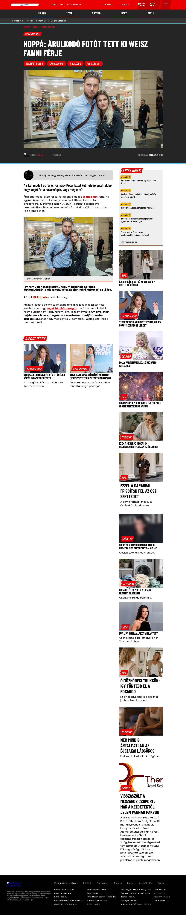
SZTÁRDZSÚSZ (48, 27)
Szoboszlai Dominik (36, 20)
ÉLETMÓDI (96, 13)
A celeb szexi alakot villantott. (137, 552)
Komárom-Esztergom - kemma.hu (135, 893)
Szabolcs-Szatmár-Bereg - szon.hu (136, 904)
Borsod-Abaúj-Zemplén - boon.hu (68, 900)
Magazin (117, 883)
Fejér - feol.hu (92, 893)
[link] (34, 368)
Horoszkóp (17, 20)
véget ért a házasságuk (62, 308)
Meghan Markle (58, 20)
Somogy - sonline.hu (129, 900)
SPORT (124, 13)
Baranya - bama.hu (62, 893)
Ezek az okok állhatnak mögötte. (139, 756)
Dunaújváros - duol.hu (96, 889)
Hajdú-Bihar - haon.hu (97, 900)
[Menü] (166, 5)
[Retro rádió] (141, 5)
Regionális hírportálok (66, 883)
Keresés (125, 5)
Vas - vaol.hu (159, 893)
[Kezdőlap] (25, 5)
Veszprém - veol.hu (162, 897)
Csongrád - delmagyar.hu (65, 904)
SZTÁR (69, 13)
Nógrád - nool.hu (128, 897)
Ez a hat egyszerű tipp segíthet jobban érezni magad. (139, 698)
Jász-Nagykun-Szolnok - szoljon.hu (136, 889)
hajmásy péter (34, 63)
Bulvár (130, 883)
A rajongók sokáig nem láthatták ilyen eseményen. (43, 384)
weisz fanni (93, 63)
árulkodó (75, 63)
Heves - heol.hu (93, 904)
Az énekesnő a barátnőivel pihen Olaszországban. (138, 639)
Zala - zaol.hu (159, 900)
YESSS (151, 13)
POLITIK (42, 13)
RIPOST (27, 27)
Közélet (87, 883)
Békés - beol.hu (60, 897)
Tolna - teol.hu (160, 889)
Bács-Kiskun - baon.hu (64, 889)
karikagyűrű (56, 63)
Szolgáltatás (146, 883)
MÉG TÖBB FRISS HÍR (129, 242)
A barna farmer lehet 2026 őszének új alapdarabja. (136, 503)
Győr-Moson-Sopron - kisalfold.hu (101, 897)
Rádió (161, 883)
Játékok (108, 5)
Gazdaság (102, 883)
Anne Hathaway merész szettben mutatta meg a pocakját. (90, 384)
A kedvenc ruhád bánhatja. (135, 597)
